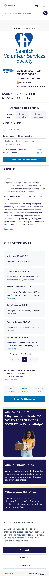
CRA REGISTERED (25, 82)
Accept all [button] (24, 550)
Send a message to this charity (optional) (18, 136)
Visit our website (10, 379)
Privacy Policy (8, 574)
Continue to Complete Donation (25, 160)
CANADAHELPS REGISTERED (30, 78)
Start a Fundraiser (10, 389)
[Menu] (44, 5)
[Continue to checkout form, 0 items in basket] (37, 5)
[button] (44, 515)
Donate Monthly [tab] (22, 115)
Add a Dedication (40, 151)
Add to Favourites (25, 389)
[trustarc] (41, 574)
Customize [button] (25, 565)
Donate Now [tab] (8, 115)
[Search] (45, 13)
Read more (11, 298)
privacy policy (21, 535)
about (17, 28)
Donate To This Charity (24, 399)
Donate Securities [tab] (38, 115)
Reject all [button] (24, 557)
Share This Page (38, 389)
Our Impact (29, 28)
